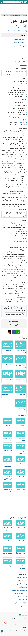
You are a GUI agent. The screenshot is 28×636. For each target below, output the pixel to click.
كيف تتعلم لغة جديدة (21, 584)
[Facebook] (26, 614)
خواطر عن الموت (23, 587)
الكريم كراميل (15, 223)
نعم (16, 325)
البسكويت (22, 280)
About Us (25, 624)
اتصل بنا (25, 618)
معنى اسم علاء (23, 599)
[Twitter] (23, 614)
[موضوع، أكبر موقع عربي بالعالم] (24, 2)
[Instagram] (20, 614)
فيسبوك (14, 332)
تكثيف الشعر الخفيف (21, 581)
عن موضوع (14, 618)
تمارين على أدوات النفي (21, 603)
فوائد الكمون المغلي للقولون (19, 590)
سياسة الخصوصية (13, 621)
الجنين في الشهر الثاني (21, 593)
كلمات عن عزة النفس (21, 577)
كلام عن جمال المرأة (22, 596)
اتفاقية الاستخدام (23, 621)
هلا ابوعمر (10, 25)
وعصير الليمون (10, 172)
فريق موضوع (14, 624)
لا (11, 325)
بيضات (20, 86)
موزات (20, 123)
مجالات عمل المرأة (22, 606)
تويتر (9, 332)
